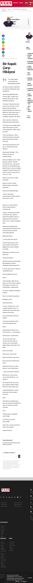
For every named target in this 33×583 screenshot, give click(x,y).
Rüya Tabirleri (11, 548)
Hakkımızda (4, 502)
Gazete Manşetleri (3, 566)
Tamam (24, 581)
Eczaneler (3, 551)
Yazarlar (9, 9)
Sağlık (2, 533)
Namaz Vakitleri (3, 549)
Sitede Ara (12, 542)
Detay (17, 581)
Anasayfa (3, 9)
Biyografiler (12, 545)
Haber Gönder (17, 506)
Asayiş (2, 536)
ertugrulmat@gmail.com (13, 26)
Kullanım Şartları (18, 502)
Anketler (11, 543)
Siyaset (2, 531)
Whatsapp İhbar (18, 504)
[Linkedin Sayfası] (13, 497)
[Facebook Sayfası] (1, 497)
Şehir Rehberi (3, 563)
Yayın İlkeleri (4, 504)
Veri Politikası (4, 506)
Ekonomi (3, 529)
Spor (2, 534)
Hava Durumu (3, 542)
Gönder (19, 456)
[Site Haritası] (18, 497)
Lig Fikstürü (3, 553)
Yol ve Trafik (2, 545)
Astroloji (11, 550)
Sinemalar (3, 559)
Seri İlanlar (3, 560)
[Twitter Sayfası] (4, 497)
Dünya (21, 3)
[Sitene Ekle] (21, 497)
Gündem (15, 3)
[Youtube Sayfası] (10, 497)
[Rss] (15, 497)
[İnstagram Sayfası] (7, 497)
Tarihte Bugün (2, 556)
